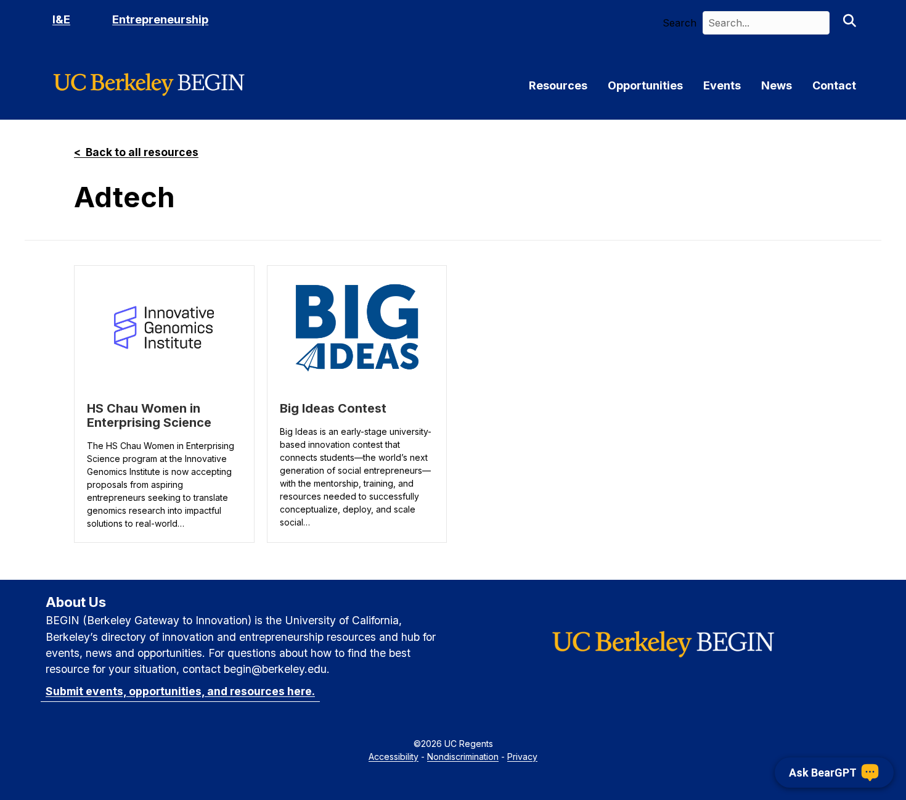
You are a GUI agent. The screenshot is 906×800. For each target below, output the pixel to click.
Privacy (522, 756)
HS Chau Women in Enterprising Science (149, 415)
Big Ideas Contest (333, 408)
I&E (61, 19)
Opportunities (645, 85)
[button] (849, 22)
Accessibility (393, 756)
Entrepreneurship (160, 19)
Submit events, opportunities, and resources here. (180, 691)
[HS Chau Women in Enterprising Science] (164, 327)
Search (679, 23)
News (776, 85)
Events (722, 85)
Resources (558, 85)
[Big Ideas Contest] (356, 327)
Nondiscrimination (463, 756)
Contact (834, 85)
